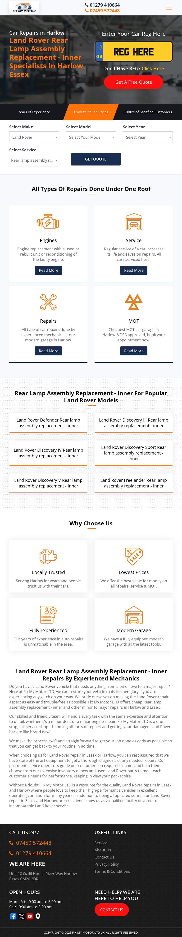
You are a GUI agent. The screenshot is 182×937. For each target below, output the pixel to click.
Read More (48, 270)
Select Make (21, 126)
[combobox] (34, 160)
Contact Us (104, 857)
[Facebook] (13, 916)
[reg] (134, 53)
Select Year (134, 126)
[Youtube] (30, 916)
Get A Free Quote (133, 82)
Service (101, 842)
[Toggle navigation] (169, 7)
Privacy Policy (107, 864)
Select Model (78, 126)
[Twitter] (21, 916)
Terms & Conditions (112, 871)
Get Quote (95, 159)
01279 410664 (104, 5)
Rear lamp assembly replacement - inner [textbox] (35, 160)
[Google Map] (38, 916)
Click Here (153, 68)
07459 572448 (104, 11)
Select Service (22, 149)
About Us (103, 850)
